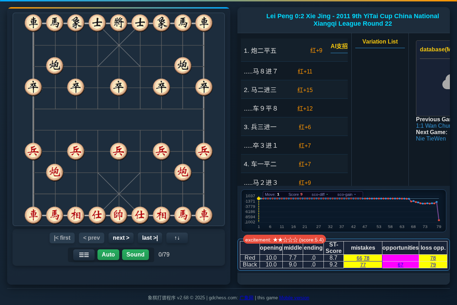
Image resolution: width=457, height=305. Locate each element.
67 (400, 265)
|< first (62, 238)
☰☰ (84, 255)
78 (367, 258)
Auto (108, 254)
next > (121, 238)
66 (359, 258)
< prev (91, 238)
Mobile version (294, 297)
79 (433, 265)
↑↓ (177, 238)
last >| (150, 238)
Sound (135, 254)
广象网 (246, 297)
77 (363, 265)
